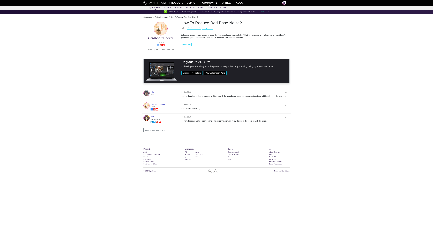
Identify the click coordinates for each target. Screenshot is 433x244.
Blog (270, 154)
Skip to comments (194, 28)
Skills (229, 159)
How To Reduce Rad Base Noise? (184, 17)
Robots (178, 7)
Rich (152, 117)
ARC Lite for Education (151, 154)
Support (230, 149)
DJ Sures (272, 159)
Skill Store (147, 157)
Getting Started (233, 152)
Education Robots (275, 161)
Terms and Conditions (282, 171)
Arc (229, 157)
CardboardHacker (158, 104)
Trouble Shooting (234, 154)
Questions (155, 7)
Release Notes (148, 161)
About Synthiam (275, 152)
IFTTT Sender (174, 12)
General (167, 7)
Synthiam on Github (150, 164)
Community (148, 17)
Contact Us (273, 157)
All (145, 7)
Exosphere (147, 159)
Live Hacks (211, 7)
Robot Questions (161, 17)
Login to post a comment (154, 130)
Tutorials (190, 7)
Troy (152, 92)
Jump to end (207, 28)
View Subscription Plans (215, 73)
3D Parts (224, 7)
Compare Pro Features (192, 73)
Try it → (263, 12)
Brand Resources (275, 164)
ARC (145, 152)
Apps (200, 7)
